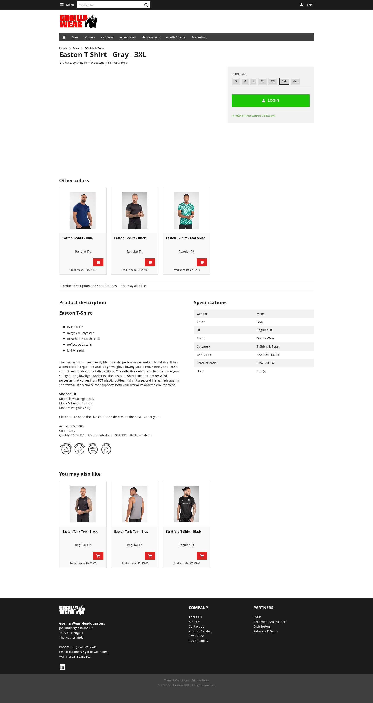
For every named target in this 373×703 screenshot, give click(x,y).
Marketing (199, 37)
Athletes (195, 622)
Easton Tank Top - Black (80, 531)
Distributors (262, 626)
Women (89, 37)
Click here (66, 417)
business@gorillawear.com (88, 652)
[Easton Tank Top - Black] (82, 504)
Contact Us (196, 626)
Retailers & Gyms (265, 631)
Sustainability (198, 641)
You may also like (133, 286)
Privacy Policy (200, 680)
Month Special (176, 37)
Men (75, 37)
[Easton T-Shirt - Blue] (82, 210)
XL (262, 81)
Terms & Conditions (176, 680)
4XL (295, 81)
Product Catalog (200, 631)
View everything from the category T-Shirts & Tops (95, 63)
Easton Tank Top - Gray (131, 531)
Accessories (127, 37)
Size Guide (196, 636)
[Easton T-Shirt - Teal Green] (186, 210)
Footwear (107, 37)
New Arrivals (151, 37)
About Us (195, 617)
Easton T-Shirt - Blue (77, 238)
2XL (273, 81)
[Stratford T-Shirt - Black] (186, 504)
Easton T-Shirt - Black (130, 238)
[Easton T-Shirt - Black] (134, 210)
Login (273, 100)
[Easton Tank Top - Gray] (134, 504)
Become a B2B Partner (269, 622)
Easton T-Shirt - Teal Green (185, 238)
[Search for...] (146, 4)
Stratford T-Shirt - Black (183, 531)
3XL (284, 81)
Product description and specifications (89, 286)
